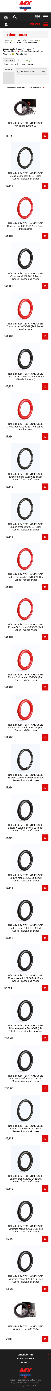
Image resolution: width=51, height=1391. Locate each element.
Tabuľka (19, 54)
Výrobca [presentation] (8, 69)
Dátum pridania (10, 51)
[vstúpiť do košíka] (6, 17)
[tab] (8, 69)
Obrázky (7, 54)
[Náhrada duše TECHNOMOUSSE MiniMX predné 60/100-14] (25, 1310)
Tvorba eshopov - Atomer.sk (25, 1386)
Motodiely (34, 40)
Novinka (32, 64)
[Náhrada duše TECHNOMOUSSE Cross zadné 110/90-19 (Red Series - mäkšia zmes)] (25, 407)
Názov (19, 49)
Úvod (7, 40)
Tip (6, 64)
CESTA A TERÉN (20, 40)
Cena (29, 49)
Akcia (13, 64)
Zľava (22, 64)
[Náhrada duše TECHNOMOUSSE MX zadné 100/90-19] (25, 106)
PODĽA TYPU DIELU (13, 42)
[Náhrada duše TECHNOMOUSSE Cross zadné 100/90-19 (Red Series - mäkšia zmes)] (25, 307)
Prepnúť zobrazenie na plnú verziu (25, 1380)
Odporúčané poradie (30, 51)
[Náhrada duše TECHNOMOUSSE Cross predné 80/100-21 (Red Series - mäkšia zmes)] (25, 207)
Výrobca (8, 60)
